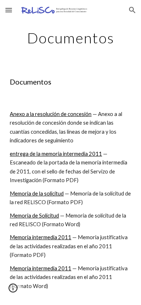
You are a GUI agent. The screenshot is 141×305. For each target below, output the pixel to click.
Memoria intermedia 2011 (40, 237)
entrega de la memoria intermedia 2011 (56, 154)
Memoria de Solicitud (34, 215)
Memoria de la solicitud (37, 193)
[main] (70, 38)
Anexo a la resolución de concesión (50, 114)
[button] (8, 10)
